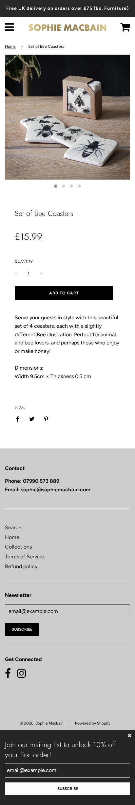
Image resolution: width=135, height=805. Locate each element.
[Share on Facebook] (19, 419)
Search (13, 527)
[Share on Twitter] (31, 419)
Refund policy (21, 566)
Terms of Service (24, 556)
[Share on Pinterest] (46, 419)
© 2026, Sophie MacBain (42, 723)
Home (10, 46)
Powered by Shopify (92, 723)
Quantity (24, 261)
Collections (18, 547)
